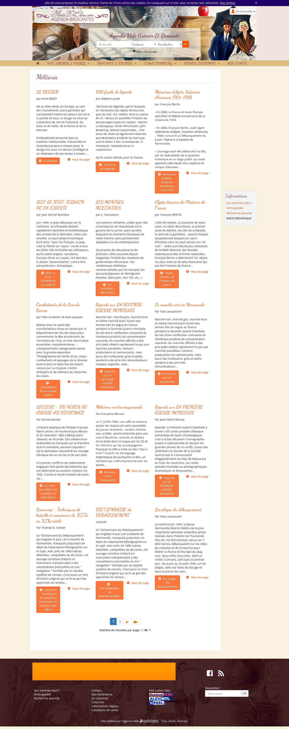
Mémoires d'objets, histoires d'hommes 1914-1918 (177, 94)
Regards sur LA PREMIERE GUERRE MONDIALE (179, 409)
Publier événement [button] (201, 64)
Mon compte (237, 64)
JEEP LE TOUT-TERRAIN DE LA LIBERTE (60, 205)
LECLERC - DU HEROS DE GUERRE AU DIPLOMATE (61, 409)
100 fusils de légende (114, 92)
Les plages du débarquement (178, 509)
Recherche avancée (146, 51)
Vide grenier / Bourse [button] (67, 64)
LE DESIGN (47, 92)
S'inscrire (98, 702)
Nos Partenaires (102, 694)
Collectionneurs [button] (159, 64)
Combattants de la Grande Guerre (58, 307)
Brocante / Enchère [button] (116, 64)
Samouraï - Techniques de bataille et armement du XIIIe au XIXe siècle (62, 515)
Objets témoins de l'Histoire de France (180, 205)
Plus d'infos (227, 3)
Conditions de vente (105, 710)
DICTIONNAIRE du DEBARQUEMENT (114, 512)
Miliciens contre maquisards (119, 407)
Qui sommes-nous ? (239, 203)
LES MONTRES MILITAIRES (110, 205)
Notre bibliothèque (238, 218)
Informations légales (105, 706)
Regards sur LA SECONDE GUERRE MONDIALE (119, 307)
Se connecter (100, 698)
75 (149, 630)
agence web (131, 721)
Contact (97, 690)
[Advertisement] (240, 128)
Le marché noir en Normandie (180, 304)
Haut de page (81, 159)
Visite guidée (234, 208)
